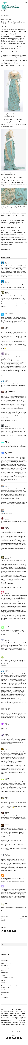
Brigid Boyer (7, 708)
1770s (20, 1011)
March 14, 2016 (7, 876)
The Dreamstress (6, 11)
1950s (2, 1017)
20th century (9, 1011)
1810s (5, 1013)
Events (2, 973)
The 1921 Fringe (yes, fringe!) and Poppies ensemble (21, 918)
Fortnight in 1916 (6, 1019)
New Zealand (21, 1020)
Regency (14, 1022)
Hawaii (12, 1019)
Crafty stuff (3, 972)
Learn (2, 979)
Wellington (23, 1024)
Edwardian (20, 1017)
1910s (9, 249)
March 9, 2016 (7, 709)
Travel (2, 994)
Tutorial (2, 995)
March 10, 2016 (7, 426)
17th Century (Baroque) (5, 963)
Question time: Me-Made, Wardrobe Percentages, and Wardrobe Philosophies (7, 918)
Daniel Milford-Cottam (10, 391)
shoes (18, 1022)
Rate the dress (5, 15)
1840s (10, 1013)
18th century (15, 1010)
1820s (7, 1013)
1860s (16, 1013)
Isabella (6, 854)
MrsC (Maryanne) (9, 452)
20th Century (3, 968)
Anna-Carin (7, 327)
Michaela (7, 824)
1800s (2, 1013)
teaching (23, 1022)
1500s (14, 1011)
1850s (12, 1013)
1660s (17, 1011)
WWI (26, 1024)
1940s (24, 1015)
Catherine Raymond (9, 557)
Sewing (2, 989)
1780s (23, 1011)
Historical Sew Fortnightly (6, 977)
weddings (17, 1024)
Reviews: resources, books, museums (8, 985)
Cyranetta (7, 292)
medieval (10, 1020)
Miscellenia (3, 982)
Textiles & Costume (5, 990)
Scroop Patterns (4, 987)
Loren (6, 441)
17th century (5, 1010)
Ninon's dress (4, 1022)
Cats (5, 1017)
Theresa (12, 1024)
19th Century (3, 967)
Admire (2, 970)
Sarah (6, 723)
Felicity (2, 975)
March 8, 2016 (8, 19)
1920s (16, 1015)
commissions (10, 1017)
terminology (5, 1024)
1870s (20, 1013)
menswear (15, 1020)
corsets (16, 1017)
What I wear (3, 997)
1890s (3, 1015)
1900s (7, 1015)
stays (20, 1022)
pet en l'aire (9, 1022)
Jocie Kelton (7, 812)
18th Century (3, 965)
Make (2, 980)
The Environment (4, 992)
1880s (24, 1013)
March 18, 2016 (7, 904)
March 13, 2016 (7, 855)
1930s (21, 1016)
